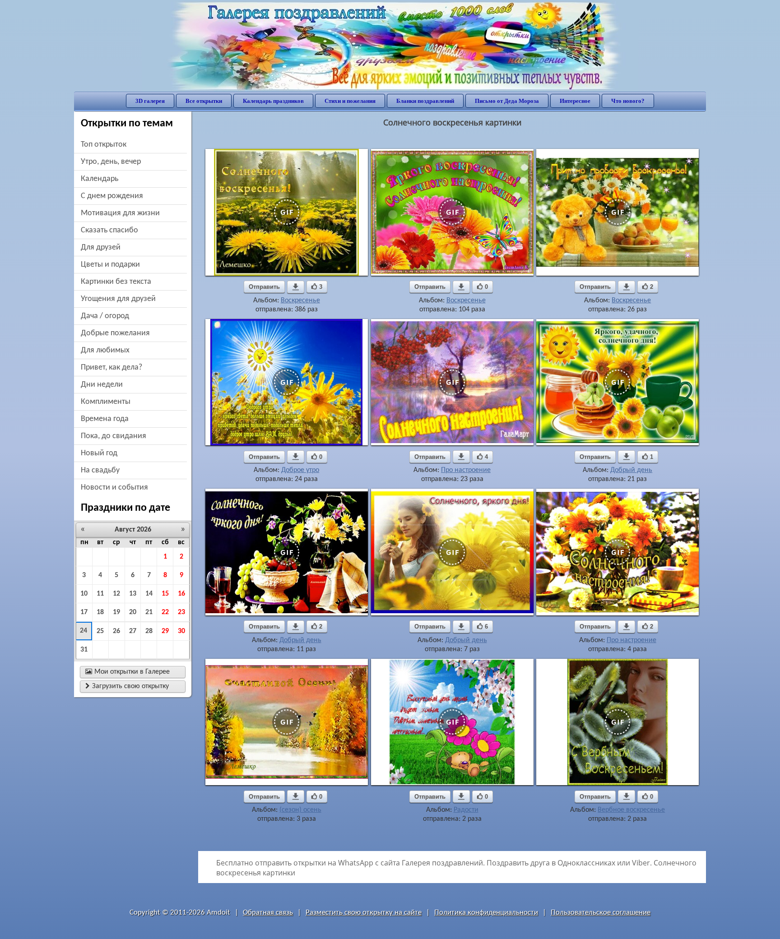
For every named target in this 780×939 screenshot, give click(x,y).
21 (149, 612)
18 (100, 612)
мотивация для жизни (120, 213)
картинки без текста (116, 282)
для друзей (101, 247)
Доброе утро (300, 470)
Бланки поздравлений (425, 100)
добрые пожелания (115, 333)
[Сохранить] (295, 287)
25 (100, 631)
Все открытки (204, 100)
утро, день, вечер (111, 161)
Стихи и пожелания (350, 100)
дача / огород (105, 316)
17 (84, 612)
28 (149, 631)
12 (116, 593)
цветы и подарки (110, 264)
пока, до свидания (113, 436)
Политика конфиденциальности (486, 912)
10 (84, 593)
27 (132, 631)
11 (100, 593)
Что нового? (628, 100)
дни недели (102, 384)
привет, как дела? (111, 367)
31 (84, 649)
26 (116, 631)
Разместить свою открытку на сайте (364, 912)
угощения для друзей (118, 299)
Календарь (99, 179)
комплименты (105, 402)
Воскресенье (300, 300)
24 (83, 630)
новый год (99, 453)
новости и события (114, 487)
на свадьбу (100, 470)
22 (165, 612)
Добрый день (631, 470)
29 (165, 631)
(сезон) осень (300, 810)
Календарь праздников (273, 100)
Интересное (575, 100)
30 (181, 631)
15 (165, 593)
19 (116, 612)
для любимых (105, 350)
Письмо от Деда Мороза (507, 100)
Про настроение (466, 470)
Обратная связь (268, 912)
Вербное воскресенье (631, 810)
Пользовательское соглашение (600, 912)
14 (149, 593)
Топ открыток (103, 144)
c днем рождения (112, 196)
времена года (105, 419)
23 (181, 612)
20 (132, 612)
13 (132, 593)
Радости (466, 810)
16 (181, 593)
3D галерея (150, 100)
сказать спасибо (109, 230)
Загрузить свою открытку (127, 686)
